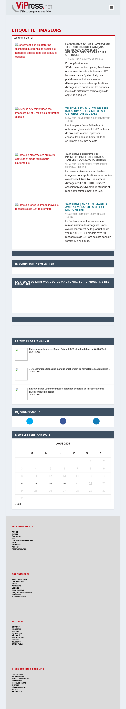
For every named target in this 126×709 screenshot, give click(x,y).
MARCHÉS (29, 540)
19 (50, 483)
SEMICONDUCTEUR (19, 579)
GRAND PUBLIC (98, 214)
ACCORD (15, 547)
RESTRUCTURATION (19, 549)
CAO (13, 592)
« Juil (18, 504)
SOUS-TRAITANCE (19, 596)
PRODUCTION (17, 691)
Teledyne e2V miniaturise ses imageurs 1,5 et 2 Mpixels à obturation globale (86, 111)
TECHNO (99, 59)
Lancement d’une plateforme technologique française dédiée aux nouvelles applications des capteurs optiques (87, 50)
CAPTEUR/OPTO (18, 582)
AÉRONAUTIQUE (18, 638)
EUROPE (15, 534)
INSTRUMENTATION (24, 592)
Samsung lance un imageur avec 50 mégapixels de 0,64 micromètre (86, 207)
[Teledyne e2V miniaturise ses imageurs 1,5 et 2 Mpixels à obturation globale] (38, 113)
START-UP (16, 627)
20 (64, 483)
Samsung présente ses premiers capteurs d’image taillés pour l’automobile (85, 157)
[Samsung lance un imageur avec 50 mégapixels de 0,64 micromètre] (38, 207)
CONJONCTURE (18, 540)
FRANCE (15, 532)
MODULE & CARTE (19, 683)
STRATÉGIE (16, 545)
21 (77, 483)
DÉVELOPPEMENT (19, 687)
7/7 (79, 59)
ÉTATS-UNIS (16, 536)
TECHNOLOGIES (18, 676)
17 (22, 483)
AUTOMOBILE (17, 633)
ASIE (14, 538)
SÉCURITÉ (16, 635)
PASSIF (14, 584)
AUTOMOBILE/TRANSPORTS (94, 164)
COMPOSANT (88, 59)
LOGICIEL (15, 588)
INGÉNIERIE (16, 594)
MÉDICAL (15, 631)
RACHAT (15, 543)
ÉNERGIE (15, 685)
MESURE (15, 689)
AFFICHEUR (16, 586)
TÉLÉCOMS (16, 642)
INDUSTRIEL (16, 629)
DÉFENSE (15, 640)
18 (35, 483)
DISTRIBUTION (17, 674)
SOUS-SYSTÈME (18, 590)
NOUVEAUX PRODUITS (20, 679)
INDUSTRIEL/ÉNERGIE (100, 118)
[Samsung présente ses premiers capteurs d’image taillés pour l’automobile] (38, 159)
